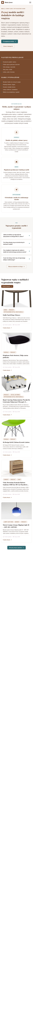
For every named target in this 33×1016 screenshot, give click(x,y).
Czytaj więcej (6, 327)
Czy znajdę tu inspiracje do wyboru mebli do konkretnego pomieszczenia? (14, 251)
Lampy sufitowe (8, 521)
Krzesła (6, 352)
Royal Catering (15, 394)
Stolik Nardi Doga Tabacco (11, 315)
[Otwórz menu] (30, 2)
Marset (17, 521)
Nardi (5, 309)
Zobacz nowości (6, 286)
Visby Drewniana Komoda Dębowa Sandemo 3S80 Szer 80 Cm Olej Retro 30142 (15, 484)
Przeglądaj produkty (8, 41)
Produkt (11, 309)
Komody (6, 479)
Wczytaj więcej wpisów (15, 547)
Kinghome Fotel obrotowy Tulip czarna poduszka (15, 356)
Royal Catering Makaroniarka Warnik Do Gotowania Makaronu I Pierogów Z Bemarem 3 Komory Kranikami (16, 402)
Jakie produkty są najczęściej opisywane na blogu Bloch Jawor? (13, 235)
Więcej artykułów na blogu (15, 266)
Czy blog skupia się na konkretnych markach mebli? (13, 243)
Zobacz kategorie (8, 46)
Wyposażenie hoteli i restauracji (13, 312)
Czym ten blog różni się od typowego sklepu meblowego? (14, 259)
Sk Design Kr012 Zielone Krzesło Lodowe (16, 442)
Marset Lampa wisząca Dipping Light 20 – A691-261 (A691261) (16, 526)
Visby (19, 479)
